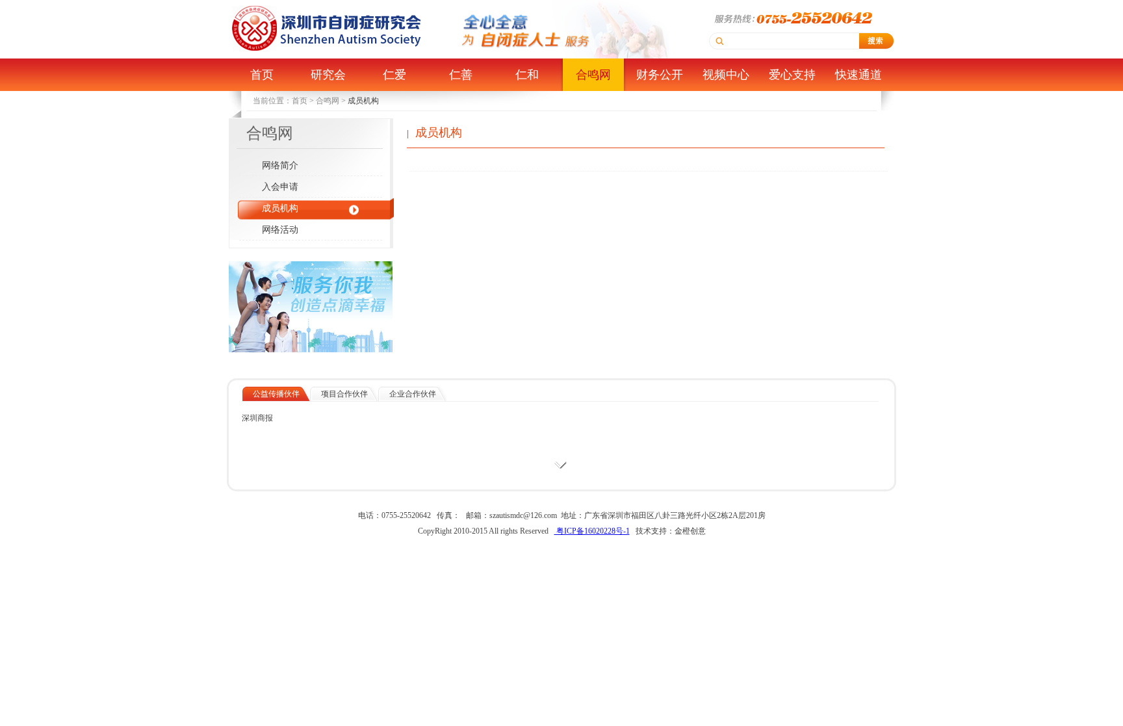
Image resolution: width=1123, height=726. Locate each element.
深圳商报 (257, 417)
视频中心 (726, 74)
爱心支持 (792, 74)
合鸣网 (593, 74)
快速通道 (858, 74)
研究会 (328, 74)
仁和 (527, 74)
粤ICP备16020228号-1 (592, 531)
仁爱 (394, 74)
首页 (262, 74)
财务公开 (659, 74)
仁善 (460, 74)
